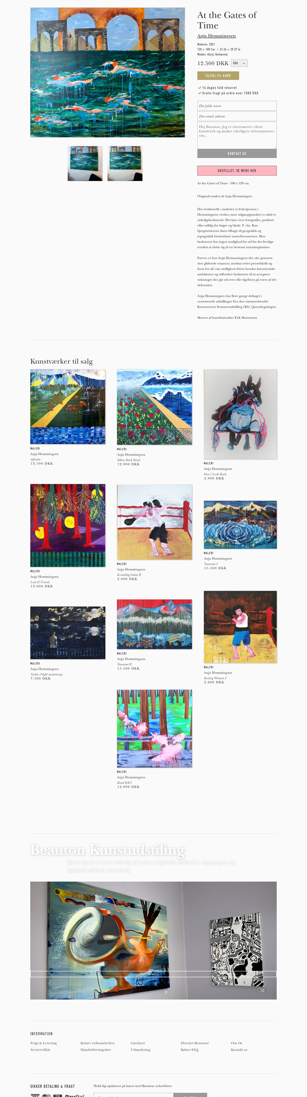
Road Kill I (124, 783)
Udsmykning (140, 1050)
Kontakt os (239, 1050)
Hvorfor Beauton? (195, 1043)
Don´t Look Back (215, 474)
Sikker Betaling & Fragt (52, 1086)
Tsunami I (210, 564)
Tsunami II (124, 664)
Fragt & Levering (43, 1043)
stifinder (35, 459)
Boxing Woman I (215, 678)
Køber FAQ (189, 1050)
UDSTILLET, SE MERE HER (237, 170)
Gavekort (138, 1043)
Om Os (236, 1043)
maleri (35, 448)
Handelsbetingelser (96, 1050)
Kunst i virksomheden (97, 1043)
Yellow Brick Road (128, 460)
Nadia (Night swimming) (46, 674)
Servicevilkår (40, 1050)
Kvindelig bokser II (129, 575)
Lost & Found (39, 582)
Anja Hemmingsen (216, 36)
